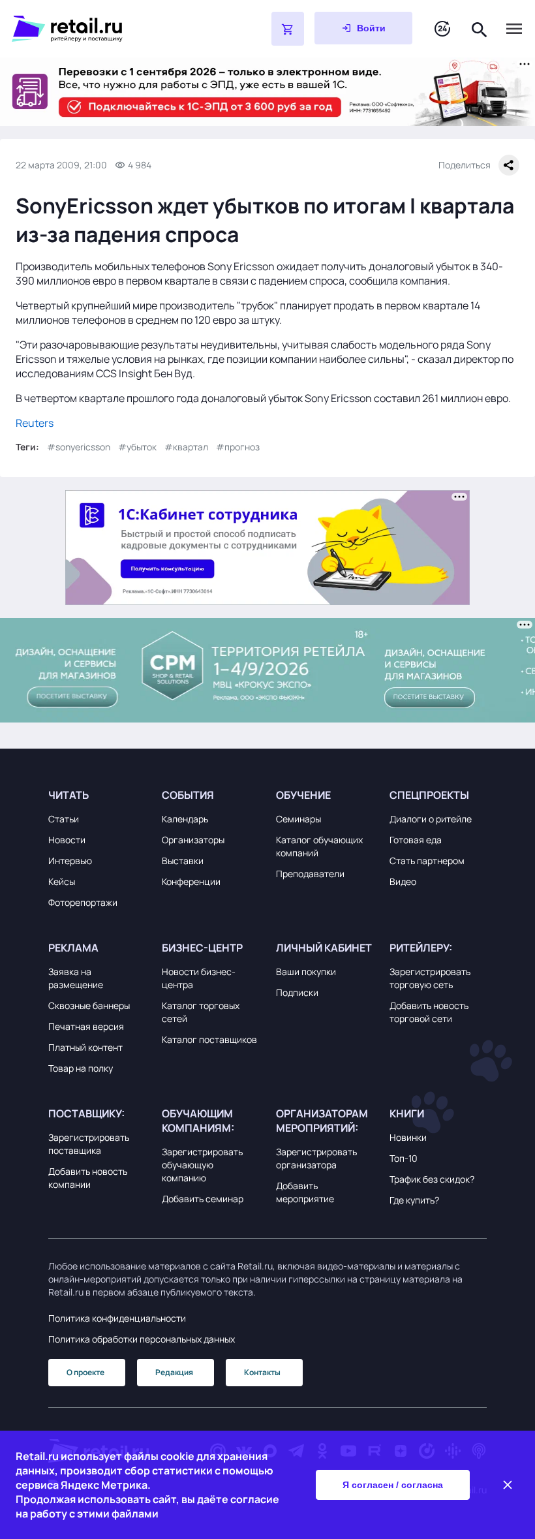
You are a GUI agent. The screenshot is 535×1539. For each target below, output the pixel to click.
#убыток (137, 447)
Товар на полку (80, 1068)
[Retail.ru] (108, 29)
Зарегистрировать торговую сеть (430, 978)
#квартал (186, 447)
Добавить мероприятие (305, 1192)
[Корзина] (287, 29)
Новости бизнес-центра (199, 978)
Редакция (174, 1372)
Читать (68, 795)
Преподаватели (310, 873)
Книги (407, 1113)
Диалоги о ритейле (431, 819)
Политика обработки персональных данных (141, 1339)
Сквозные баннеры (89, 1005)
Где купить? (414, 1200)
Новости (66, 839)
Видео (403, 881)
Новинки (408, 1137)
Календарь (185, 819)
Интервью (70, 860)
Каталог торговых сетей (200, 1012)
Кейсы (61, 881)
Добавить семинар (202, 1198)
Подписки (297, 992)
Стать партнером (427, 860)
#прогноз (238, 447)
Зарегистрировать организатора (316, 1158)
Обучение (303, 795)
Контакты (262, 1372)
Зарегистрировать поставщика (88, 1144)
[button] (96, 795)
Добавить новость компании (87, 1177)
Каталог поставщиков (209, 1039)
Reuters (35, 423)
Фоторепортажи (82, 902)
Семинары (298, 819)
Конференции (191, 881)
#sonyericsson (78, 447)
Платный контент (85, 1047)
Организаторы (193, 839)
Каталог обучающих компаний (319, 846)
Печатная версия (86, 1026)
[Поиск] (480, 28)
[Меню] (514, 28)
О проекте (85, 1372)
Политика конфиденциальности (117, 1318)
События (188, 795)
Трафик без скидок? (432, 1179)
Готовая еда (416, 839)
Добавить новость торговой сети (429, 1012)
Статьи (63, 819)
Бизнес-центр (202, 947)
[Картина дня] (442, 29)
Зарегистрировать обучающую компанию (202, 1164)
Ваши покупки (306, 971)
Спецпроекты (429, 795)
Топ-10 (404, 1158)
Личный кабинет (324, 947)
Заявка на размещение (75, 978)
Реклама (73, 947)
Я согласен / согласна (393, 1485)
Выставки (183, 860)
